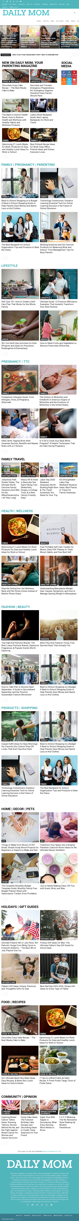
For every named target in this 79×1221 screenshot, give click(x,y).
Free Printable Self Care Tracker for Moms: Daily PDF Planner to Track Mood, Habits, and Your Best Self (57, 549)
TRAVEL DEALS (64, 459)
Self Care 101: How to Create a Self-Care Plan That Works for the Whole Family (18, 304)
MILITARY (4, 4)
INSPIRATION (43, 459)
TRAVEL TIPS (53, 459)
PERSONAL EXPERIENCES (56, 1097)
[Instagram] (7, 1)
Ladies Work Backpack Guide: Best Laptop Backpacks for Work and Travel (41, 119)
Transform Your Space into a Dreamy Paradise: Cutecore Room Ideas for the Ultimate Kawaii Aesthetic (58, 847)
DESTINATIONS (9, 476)
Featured (34, 62)
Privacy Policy (36, 1215)
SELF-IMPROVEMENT (50, 265)
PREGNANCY (7, 36)
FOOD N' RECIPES (69, 34)
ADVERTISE (37, 4)
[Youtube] (20, 1)
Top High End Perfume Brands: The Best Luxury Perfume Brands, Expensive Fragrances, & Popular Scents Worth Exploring (20, 647)
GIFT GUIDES (12, 4)
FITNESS (39, 265)
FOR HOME (58, 708)
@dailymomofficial (51, 1151)
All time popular (43, 62)
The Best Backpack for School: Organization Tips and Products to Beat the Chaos (20, 247)
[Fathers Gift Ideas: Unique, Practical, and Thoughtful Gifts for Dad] (20, 968)
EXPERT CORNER (61, 1096)
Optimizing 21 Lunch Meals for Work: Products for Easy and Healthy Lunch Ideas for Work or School (19, 549)
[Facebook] (3, 1)
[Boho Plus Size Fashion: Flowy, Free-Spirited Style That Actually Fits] (59, 625)
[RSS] (13, 1)
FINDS (52, 21)
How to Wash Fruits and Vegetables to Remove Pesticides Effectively (58, 344)
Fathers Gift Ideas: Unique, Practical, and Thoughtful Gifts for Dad (18, 987)
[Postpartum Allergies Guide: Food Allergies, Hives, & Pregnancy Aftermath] (19, 380)
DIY (18, 809)
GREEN (75, 265)
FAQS (67, 4)
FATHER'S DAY (50, 906)
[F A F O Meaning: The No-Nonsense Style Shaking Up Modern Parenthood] (68, 1107)
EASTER (40, 906)
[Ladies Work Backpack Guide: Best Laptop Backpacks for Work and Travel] (43, 105)
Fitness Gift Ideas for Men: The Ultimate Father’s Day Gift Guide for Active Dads (57, 945)
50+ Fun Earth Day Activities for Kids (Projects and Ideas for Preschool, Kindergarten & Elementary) (19, 346)
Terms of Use (47, 1215)
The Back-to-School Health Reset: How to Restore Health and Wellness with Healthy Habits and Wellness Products (15, 120)
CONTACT (4, 7)
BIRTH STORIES (16, 1096)
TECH (76, 708)
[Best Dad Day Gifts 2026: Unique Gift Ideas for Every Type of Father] (59, 968)
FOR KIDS (50, 708)
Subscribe (75, 78)
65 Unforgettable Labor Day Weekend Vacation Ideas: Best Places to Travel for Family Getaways (68, 486)
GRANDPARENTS (26, 164)
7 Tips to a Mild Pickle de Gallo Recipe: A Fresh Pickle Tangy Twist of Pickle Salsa (58, 1080)
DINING (35, 459)
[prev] (74, 55)
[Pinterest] (10, 1)
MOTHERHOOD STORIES (24, 1097)
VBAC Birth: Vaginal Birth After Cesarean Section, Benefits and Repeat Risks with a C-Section (19, 443)
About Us (19, 1215)
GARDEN (37, 809)
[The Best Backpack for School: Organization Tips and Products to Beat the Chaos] (20, 227)
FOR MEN (31, 708)
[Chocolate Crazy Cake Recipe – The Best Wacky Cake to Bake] (15, 76)
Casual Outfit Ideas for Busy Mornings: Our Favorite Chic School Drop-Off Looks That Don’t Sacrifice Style (19, 746)
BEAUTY (68, 265)
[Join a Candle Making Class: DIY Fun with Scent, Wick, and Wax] (59, 868)
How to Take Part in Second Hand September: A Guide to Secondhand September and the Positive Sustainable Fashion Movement (18, 691)
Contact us (68, 1215)
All (28, 62)
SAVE (67, 809)
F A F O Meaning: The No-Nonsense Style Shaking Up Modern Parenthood (68, 1122)
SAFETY (61, 265)
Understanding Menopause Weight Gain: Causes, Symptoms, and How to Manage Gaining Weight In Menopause (58, 591)
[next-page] (6, 156)
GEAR (18, 708)
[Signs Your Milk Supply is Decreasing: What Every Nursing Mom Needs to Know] (49, 1107)
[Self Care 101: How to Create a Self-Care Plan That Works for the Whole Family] (20, 284)
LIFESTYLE (46, 21)
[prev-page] (3, 156)
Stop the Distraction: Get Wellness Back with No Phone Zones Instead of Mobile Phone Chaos (19, 591)
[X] (17, 1)
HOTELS (28, 459)
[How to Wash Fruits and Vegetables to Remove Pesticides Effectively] (59, 325)
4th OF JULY (32, 906)
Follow (69, 71)
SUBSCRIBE (45, 4)
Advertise (27, 1215)
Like (64, 71)
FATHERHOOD (37, 164)
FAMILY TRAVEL (13, 459)
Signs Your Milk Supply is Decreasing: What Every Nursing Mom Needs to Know (48, 1123)
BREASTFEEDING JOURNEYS (32, 1096)
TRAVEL (73, 21)
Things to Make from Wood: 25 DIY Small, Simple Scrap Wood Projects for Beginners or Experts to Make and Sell (20, 847)
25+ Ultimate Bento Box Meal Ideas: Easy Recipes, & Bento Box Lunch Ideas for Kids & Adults (18, 1080)
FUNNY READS (73, 1096)
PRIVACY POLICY (13, 7)
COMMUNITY (27, 1113)
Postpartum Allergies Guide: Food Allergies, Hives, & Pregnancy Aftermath (17, 400)
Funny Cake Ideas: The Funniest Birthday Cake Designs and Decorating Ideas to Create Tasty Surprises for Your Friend (29, 1126)
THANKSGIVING (73, 906)
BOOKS (24, 708)
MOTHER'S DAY (61, 906)
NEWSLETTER (53, 4)
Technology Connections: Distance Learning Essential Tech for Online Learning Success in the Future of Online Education (56, 204)
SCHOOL (66, 164)
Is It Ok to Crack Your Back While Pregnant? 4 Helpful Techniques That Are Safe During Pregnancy (57, 443)
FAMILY (39, 21)
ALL (17, 164)
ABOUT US (29, 4)
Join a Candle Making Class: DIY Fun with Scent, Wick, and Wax (57, 887)
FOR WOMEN (41, 708)
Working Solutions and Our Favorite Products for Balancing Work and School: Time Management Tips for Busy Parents (57, 248)
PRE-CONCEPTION (45, 361)
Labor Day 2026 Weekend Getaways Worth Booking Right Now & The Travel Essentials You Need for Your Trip (49, 487)
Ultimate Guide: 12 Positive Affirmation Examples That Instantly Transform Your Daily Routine (58, 304)
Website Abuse (57, 1215)
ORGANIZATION (53, 809)
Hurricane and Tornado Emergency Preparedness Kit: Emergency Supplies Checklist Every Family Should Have (42, 90)
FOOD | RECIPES (13, 1002)
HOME (67, 21)
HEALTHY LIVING (29, 265)
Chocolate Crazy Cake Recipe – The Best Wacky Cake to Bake (14, 88)
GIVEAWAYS (21, 4)
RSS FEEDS (61, 4)
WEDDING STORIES (72, 1097)
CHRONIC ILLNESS (48, 1096)
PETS (61, 809)
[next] (77, 55)
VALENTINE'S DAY (72, 907)
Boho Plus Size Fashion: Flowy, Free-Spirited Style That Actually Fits (57, 644)
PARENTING (47, 164)
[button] (74, 13)
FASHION (35, 111)
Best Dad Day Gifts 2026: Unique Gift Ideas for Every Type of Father (57, 987)
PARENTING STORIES (40, 1097)
